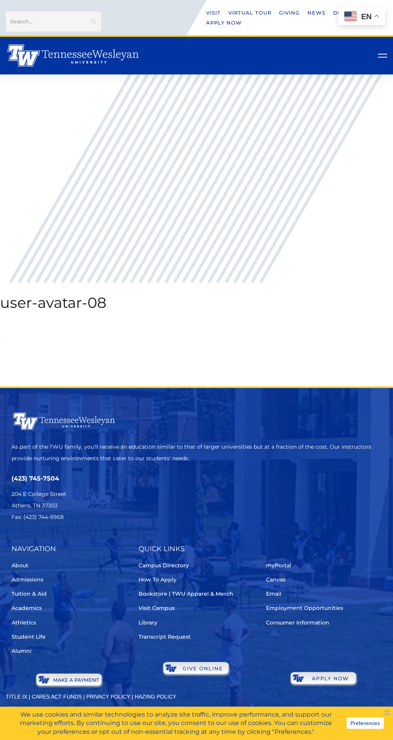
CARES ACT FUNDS (57, 697)
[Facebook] (38, 540)
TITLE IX (16, 697)
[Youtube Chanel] (81, 540)
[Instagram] (59, 540)
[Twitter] (16, 540)
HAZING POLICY (155, 697)
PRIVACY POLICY (108, 697)
